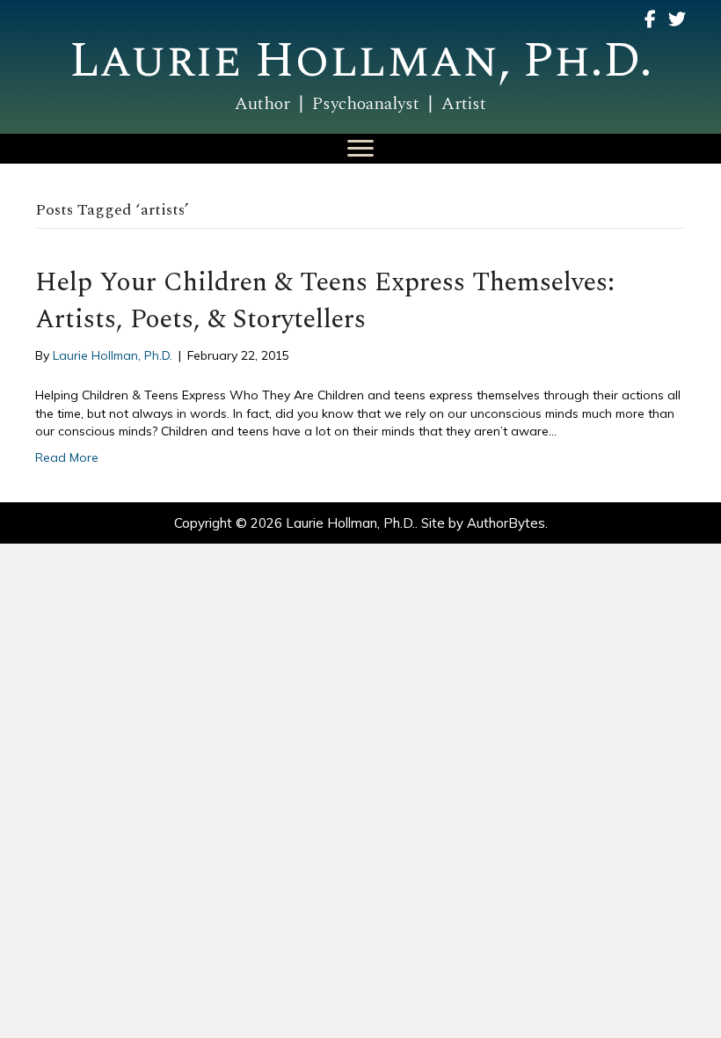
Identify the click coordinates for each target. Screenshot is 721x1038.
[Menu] (360, 149)
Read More (66, 457)
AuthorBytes (506, 523)
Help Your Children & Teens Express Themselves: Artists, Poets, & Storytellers (325, 301)
